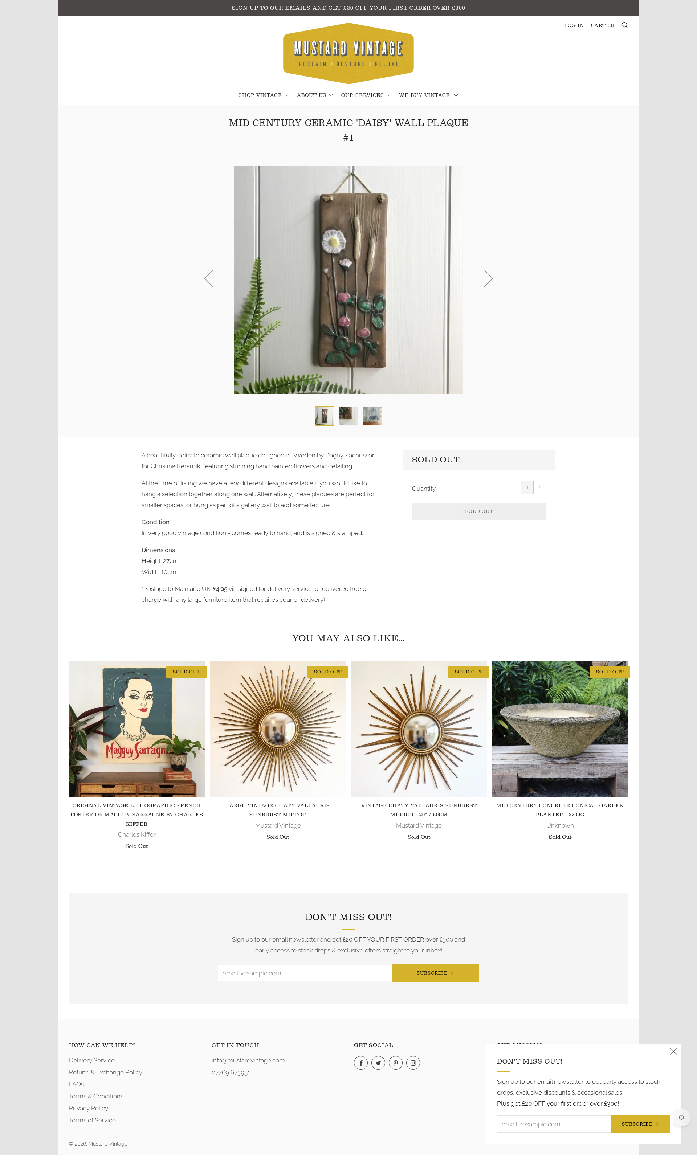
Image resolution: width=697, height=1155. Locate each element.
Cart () (602, 26)
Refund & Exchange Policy (105, 1072)
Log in (574, 26)
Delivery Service (92, 1060)
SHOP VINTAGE (260, 95)
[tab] (324, 416)
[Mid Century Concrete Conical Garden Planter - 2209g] (560, 729)
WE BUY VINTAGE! (425, 95)
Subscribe (432, 973)
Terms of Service (92, 1120)
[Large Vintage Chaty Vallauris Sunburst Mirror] (278, 729)
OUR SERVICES (362, 95)
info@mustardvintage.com (248, 1060)
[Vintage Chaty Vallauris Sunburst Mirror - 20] (419, 729)
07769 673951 (231, 1072)
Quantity (424, 488)
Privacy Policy (88, 1108)
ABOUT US (311, 95)
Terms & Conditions (96, 1096)
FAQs (76, 1084)
